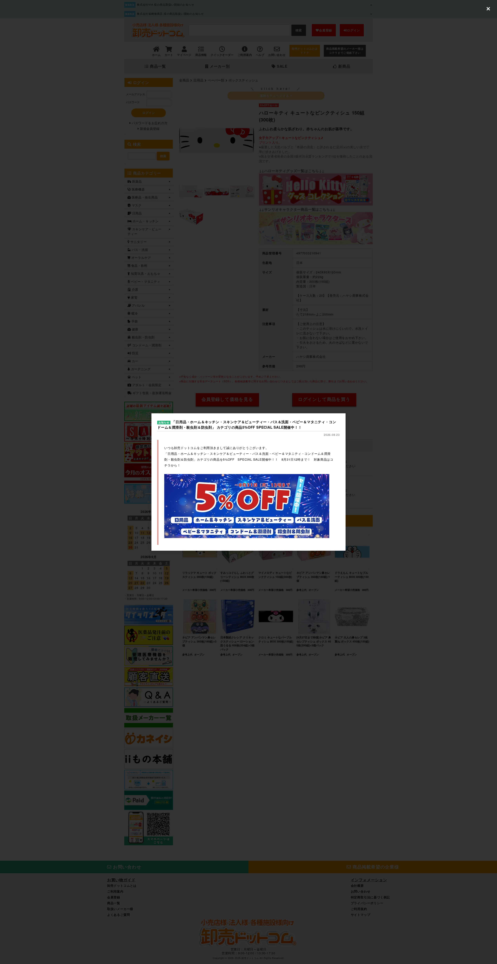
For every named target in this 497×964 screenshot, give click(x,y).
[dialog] (248, 481)
